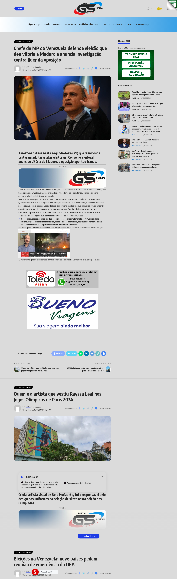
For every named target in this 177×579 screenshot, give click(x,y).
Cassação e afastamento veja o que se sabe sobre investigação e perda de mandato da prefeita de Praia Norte (147, 128)
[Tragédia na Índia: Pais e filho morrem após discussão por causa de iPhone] (124, 95)
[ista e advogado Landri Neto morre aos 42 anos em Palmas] (124, 143)
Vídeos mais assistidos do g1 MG (79, 483)
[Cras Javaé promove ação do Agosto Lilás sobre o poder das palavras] (124, 167)
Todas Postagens (23, 42)
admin (28, 67)
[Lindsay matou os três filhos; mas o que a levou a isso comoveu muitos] (124, 106)
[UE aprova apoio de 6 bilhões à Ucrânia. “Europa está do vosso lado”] (124, 118)
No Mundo (135, 98)
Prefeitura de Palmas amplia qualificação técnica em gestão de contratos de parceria (145, 153)
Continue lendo (88, 536)
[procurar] (148, 9)
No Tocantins (136, 135)
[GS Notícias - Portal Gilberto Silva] (88, 8)
